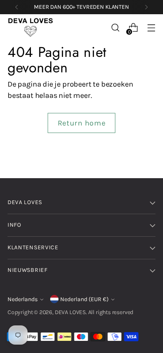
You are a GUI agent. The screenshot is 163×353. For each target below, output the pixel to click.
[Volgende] (146, 7)
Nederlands (23, 299)
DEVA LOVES (70, 312)
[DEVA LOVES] (30, 28)
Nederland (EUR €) (84, 299)
